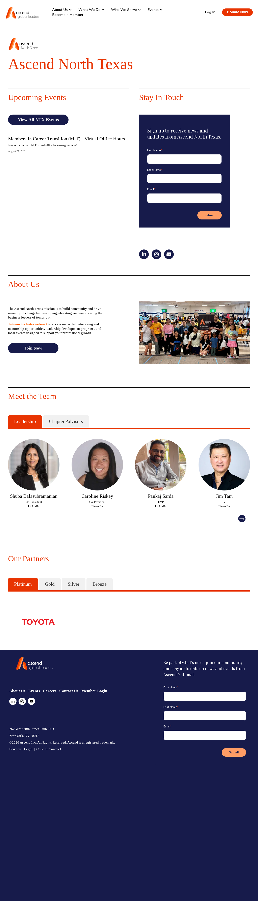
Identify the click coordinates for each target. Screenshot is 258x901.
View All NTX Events (38, 119)
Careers (49, 691)
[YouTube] (31, 701)
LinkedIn (34, 506)
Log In (210, 12)
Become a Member (67, 14)
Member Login (94, 691)
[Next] (242, 519)
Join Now (33, 348)
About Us (17, 691)
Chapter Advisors (66, 421)
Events (34, 691)
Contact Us (68, 691)
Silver (73, 584)
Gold (50, 584)
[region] (129, 474)
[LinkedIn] (13, 701)
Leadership (25, 421)
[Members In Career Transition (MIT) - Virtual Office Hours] (66, 131)
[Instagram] (22, 701)
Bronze (100, 584)
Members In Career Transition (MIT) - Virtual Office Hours (66, 138)
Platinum (23, 584)
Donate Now (237, 12)
